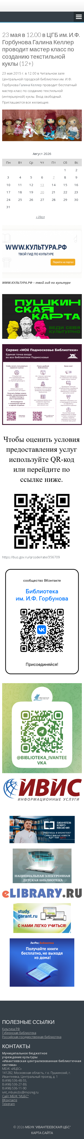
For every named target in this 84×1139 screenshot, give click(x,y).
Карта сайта (42, 1133)
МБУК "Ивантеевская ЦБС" (48, 1127)
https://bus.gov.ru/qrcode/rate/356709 (31, 557)
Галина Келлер (30, 85)
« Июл (40, 217)
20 (42, 192)
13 (42, 185)
